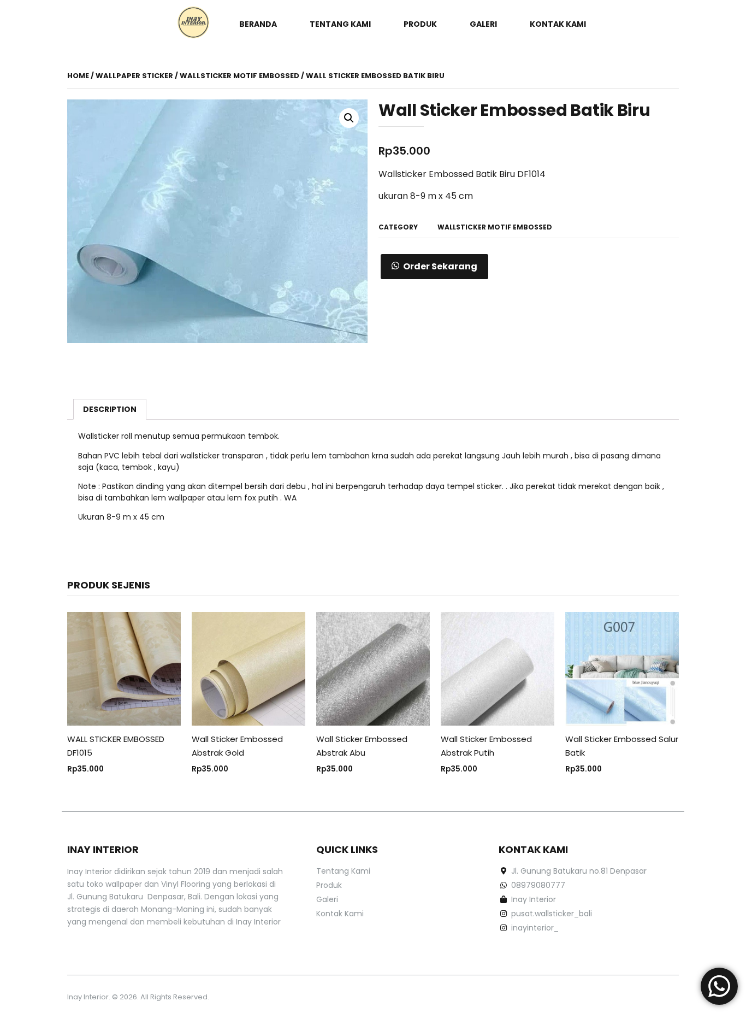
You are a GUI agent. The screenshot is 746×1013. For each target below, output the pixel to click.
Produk (420, 24)
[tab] (109, 409)
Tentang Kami (340, 24)
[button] (434, 266)
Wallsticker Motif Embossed (239, 75)
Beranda (258, 24)
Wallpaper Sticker (134, 75)
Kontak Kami (558, 24)
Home (78, 75)
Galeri (483, 24)
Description (110, 409)
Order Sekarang (440, 266)
